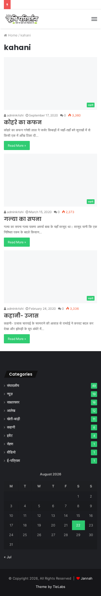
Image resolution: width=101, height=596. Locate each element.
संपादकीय (13, 385)
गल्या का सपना (22, 219)
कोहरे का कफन (23, 122)
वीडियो (11, 452)
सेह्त (10, 444)
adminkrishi (15, 115)
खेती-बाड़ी (13, 419)
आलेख (11, 410)
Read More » (17, 145)
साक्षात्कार (13, 402)
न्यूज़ (10, 394)
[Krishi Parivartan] (22, 19)
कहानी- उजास (21, 315)
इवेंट (10, 435)
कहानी (11, 427)
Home (12, 35)
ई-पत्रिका (13, 460)
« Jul (7, 557)
